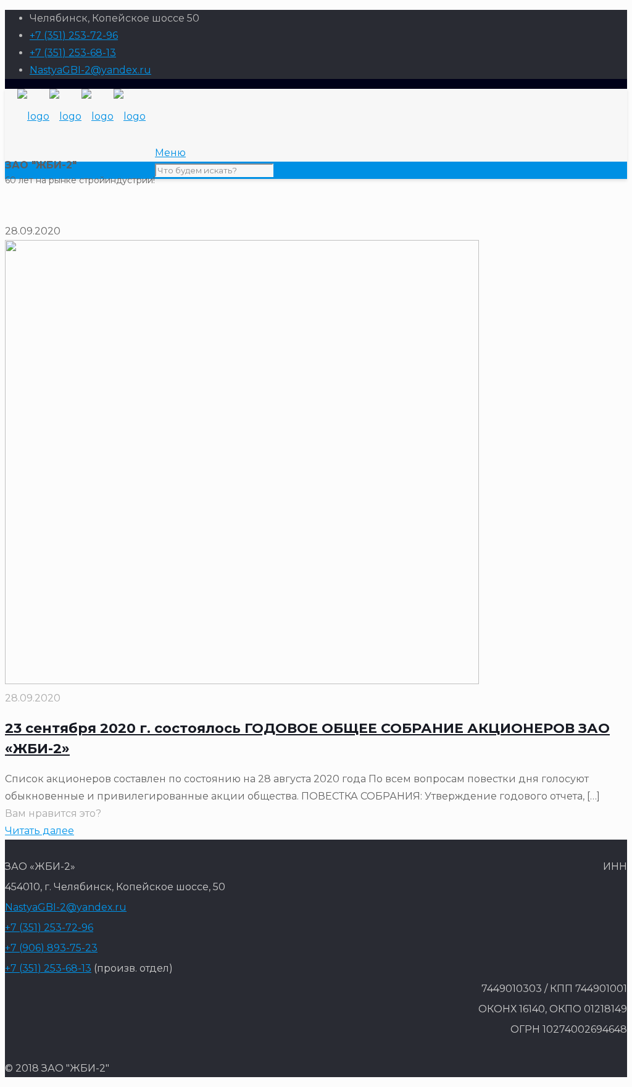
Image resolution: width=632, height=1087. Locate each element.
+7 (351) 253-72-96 (74, 35)
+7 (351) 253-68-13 (73, 53)
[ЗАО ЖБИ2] (81, 116)
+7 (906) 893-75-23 (51, 948)
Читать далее (39, 831)
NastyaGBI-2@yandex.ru (90, 70)
